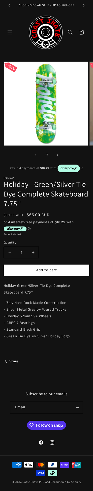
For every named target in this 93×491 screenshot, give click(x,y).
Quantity (10, 242)
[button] (9, 32)
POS (41, 482)
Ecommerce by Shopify (66, 482)
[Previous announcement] (9, 5)
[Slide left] (35, 154)
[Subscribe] (77, 407)
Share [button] (13, 361)
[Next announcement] (83, 5)
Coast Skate (30, 482)
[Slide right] (57, 154)
